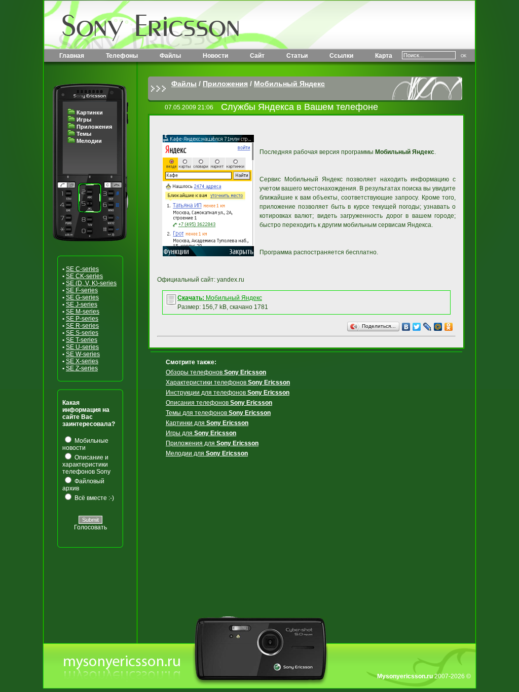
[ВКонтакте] (406, 326)
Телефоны (122, 55)
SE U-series (82, 347)
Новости (215, 55)
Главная (71, 55)
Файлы (170, 55)
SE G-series (82, 297)
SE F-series (82, 290)
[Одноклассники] (448, 326)
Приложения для (212, 443)
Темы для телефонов (218, 412)
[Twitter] (417, 326)
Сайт (257, 55)
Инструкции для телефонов (227, 392)
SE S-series (82, 332)
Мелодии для (207, 453)
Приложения (94, 127)
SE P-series (82, 318)
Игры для (201, 433)
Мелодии (89, 141)
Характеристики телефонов (228, 382)
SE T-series (81, 339)
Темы (84, 134)
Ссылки (341, 55)
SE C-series (82, 269)
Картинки (90, 112)
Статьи (297, 55)
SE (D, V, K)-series (91, 283)
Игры (84, 120)
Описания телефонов (219, 402)
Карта (383, 55)
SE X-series (82, 361)
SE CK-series (84, 276)
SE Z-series (82, 368)
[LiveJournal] (427, 326)
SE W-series (83, 354)
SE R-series (82, 325)
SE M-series (82, 311)
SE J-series (81, 304)
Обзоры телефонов (216, 372)
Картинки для (207, 423)
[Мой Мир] (438, 326)
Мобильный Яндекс (289, 84)
